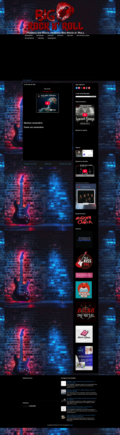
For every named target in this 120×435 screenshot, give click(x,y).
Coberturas (50, 35)
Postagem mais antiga (65, 164)
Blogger (71, 425)
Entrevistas (60, 35)
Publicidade (41, 38)
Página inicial (48, 164)
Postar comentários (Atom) (49, 168)
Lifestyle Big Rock (29, 38)
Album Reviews (29, 35)
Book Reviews (40, 35)
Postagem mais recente (30, 164)
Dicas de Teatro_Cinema (83, 35)
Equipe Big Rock (52, 38)
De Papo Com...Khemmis (82, 182)
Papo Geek (70, 35)
